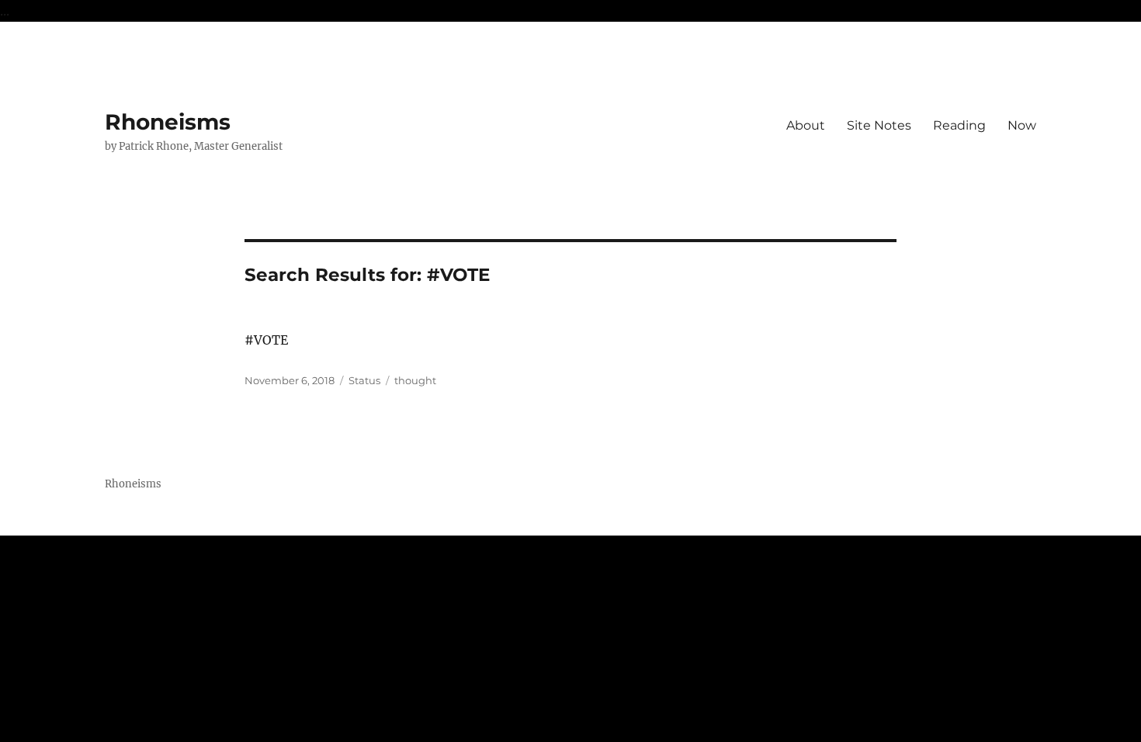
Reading (959, 125)
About (805, 125)
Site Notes (879, 125)
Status (364, 380)
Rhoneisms (168, 122)
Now (1021, 125)
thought (415, 380)
